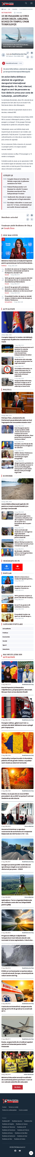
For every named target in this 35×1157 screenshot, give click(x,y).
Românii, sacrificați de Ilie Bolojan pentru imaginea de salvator (24, 445)
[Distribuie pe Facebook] (32, 53)
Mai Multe (17, 1087)
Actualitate (14, 9)
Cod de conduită (23, 1110)
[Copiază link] (27, 53)
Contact (4, 1107)
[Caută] (26, 3)
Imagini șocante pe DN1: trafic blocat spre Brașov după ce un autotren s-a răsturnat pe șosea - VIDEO (16, 867)
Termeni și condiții (13, 1107)
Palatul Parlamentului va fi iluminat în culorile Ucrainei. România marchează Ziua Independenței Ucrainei (17, 190)
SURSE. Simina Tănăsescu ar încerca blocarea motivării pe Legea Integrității (23, 455)
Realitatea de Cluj (19, 54)
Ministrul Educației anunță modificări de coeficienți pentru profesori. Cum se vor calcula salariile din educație (16, 1079)
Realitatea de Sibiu (7, 1139)
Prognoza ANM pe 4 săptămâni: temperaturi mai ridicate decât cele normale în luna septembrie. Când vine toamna (16, 939)
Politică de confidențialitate (9, 1110)
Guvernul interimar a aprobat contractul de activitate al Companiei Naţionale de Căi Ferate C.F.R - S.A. (16, 831)
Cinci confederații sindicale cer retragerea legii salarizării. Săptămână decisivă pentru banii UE (23, 533)
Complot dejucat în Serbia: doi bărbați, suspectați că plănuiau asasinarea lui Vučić (18, 181)
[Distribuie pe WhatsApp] (27, 57)
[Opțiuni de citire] (31, 1153)
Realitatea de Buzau (7, 1133)
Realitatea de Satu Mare (21, 1133)
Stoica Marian (29, 826)
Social (7, 275)
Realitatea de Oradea (19, 1139)
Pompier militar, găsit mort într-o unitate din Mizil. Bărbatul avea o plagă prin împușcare (17, 725)
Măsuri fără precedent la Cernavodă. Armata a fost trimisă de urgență (24, 544)
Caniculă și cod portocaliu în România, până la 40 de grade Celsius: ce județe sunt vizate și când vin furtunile (17, 760)
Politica (3, 265)
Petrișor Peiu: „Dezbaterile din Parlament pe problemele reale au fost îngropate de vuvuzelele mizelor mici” (16, 420)
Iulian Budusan (29, 1074)
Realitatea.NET (6, 1121)
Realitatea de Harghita (8, 1124)
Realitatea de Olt (21, 1127)
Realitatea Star (28, 1121)
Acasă (4, 9)
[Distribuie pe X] (32, 57)
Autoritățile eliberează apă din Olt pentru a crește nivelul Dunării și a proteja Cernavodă (15, 506)
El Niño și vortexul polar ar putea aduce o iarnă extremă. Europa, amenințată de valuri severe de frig (17, 973)
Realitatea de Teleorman (8, 1127)
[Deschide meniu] (31, 3)
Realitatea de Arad (22, 1136)
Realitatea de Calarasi (22, 1124)
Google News (9, 228)
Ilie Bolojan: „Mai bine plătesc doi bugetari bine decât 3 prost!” (24, 553)
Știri (9, 9)
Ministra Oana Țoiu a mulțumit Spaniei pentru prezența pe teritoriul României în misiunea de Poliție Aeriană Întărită (16, 263)
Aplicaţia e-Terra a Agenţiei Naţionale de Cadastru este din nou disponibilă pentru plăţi (16, 902)
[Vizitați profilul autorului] (3, 55)
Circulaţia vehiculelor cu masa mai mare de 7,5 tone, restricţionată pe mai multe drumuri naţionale (19, 204)
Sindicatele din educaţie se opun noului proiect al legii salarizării (19, 198)
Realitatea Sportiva (17, 1121)
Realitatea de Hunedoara (8, 1130)
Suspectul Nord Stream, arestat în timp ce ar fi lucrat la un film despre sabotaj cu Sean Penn (23, 383)
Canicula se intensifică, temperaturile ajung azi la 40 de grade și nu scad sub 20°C (16, 1009)
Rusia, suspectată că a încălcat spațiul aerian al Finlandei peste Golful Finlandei (17, 1044)
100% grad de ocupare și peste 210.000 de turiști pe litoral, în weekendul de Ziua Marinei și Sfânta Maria (18, 280)
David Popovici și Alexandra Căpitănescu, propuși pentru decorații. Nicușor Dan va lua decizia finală (16, 689)
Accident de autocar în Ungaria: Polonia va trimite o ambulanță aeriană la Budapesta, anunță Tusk (19, 271)
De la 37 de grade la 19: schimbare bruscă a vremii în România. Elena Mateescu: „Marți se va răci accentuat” (19, 289)
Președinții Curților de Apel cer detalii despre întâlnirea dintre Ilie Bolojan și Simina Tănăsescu (18, 298)
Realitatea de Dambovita (8, 1136)
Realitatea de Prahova (23, 1130)
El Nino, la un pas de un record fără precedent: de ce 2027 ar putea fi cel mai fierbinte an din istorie (17, 796)
